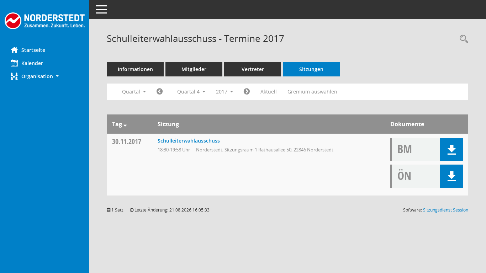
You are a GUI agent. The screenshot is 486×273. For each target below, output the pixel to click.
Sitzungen (311, 69)
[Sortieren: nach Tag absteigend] (125, 124)
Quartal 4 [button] (189, 91)
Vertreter (253, 69)
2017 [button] (222, 91)
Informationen (135, 69)
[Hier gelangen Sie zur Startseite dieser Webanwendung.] (44, 20)
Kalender (32, 63)
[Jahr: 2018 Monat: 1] (246, 91)
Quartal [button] (132, 91)
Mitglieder (193, 69)
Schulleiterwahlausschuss (189, 140)
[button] (44, 76)
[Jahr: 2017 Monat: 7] (159, 91)
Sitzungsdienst (445, 210)
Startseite (33, 50)
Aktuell (268, 91)
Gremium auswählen (312, 91)
